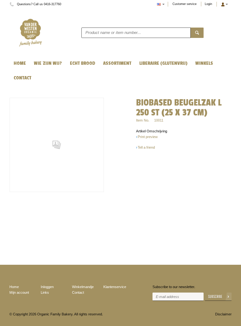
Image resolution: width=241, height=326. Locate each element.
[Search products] (197, 33)
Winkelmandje (83, 287)
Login (208, 4)
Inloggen (47, 287)
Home (14, 287)
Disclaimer (223, 314)
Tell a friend (146, 147)
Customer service (185, 4)
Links (45, 292)
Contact (78, 292)
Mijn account (19, 292)
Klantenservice (114, 287)
